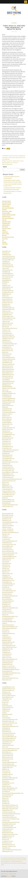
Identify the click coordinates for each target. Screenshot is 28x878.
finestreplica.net (6, 391)
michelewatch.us (6, 527)
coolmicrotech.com (7, 467)
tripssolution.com (7, 333)
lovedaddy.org (6, 791)
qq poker (17, 863)
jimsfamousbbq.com (7, 513)
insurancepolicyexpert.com (9, 553)
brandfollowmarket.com (9, 824)
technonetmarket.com (8, 402)
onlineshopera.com (7, 287)
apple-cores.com (7, 657)
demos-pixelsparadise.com (9, 541)
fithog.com (5, 614)
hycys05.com (5, 760)
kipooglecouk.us (6, 640)
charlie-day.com (6, 786)
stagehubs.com (6, 251)
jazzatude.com (6, 566)
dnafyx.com (5, 295)
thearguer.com (6, 776)
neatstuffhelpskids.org (8, 583)
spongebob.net (6, 729)
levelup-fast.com (6, 354)
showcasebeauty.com (8, 551)
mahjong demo (6, 216)
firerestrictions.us (7, 599)
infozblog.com (6, 604)
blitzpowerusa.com (7, 757)
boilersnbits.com (6, 752)
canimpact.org (6, 652)
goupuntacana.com (7, 264)
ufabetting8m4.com (7, 367)
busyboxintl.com (6, 731)
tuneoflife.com (6, 848)
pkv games (5, 226)
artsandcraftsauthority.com (10, 504)
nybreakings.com (7, 460)
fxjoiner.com (5, 484)
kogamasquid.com (7, 671)
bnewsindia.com (6, 439)
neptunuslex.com (7, 523)
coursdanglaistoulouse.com (9, 522)
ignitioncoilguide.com (8, 499)
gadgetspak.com (6, 347)
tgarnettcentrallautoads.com (10, 532)
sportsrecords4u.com (8, 364)
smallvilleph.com (6, 577)
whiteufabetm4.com (7, 383)
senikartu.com (6, 709)
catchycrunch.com (7, 270)
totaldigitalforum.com (8, 475)
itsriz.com (5, 716)
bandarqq (5, 232)
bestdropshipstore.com (8, 318)
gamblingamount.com (8, 836)
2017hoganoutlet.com (8, 690)
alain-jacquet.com (7, 724)
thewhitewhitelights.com (9, 621)
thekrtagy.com (6, 463)
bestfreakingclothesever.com (10, 806)
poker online (5, 233)
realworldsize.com (7, 741)
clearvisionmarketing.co (9, 412)
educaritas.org (6, 278)
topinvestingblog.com (8, 558)
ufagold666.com (6, 436)
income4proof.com (7, 276)
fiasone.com (5, 781)
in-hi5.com (5, 704)
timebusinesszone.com (8, 844)
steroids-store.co (7, 611)
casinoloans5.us (6, 637)
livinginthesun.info (7, 714)
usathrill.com (5, 453)
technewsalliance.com (8, 400)
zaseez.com (5, 268)
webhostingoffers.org (8, 309)
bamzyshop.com (6, 443)
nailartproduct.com (7, 323)
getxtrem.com (6, 770)
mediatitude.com (7, 542)
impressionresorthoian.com (10, 805)
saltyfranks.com (6, 563)
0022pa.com (5, 568)
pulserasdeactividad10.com (9, 659)
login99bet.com (6, 254)
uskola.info (5, 407)
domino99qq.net (6, 693)
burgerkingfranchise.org (9, 738)
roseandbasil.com (7, 619)
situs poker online (7, 211)
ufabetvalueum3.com (8, 371)
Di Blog (9, 876)
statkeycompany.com (8, 554)
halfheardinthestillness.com (9, 626)
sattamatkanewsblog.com (9, 817)
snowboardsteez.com (8, 764)
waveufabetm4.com (7, 378)
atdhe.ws (4, 623)
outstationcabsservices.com (10, 461)
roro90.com (5, 700)
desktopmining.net (7, 662)
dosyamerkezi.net (7, 547)
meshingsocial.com (7, 774)
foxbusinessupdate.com (8, 789)
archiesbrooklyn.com (8, 601)
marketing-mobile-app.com (10, 777)
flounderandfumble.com (8, 393)
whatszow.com (6, 311)
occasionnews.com (7, 841)
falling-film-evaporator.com (10, 808)
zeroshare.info (6, 570)
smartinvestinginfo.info (8, 398)
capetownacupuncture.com (9, 719)
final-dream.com (6, 417)
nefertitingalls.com (7, 273)
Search (5, 166)
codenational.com (7, 489)
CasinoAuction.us (7, 638)
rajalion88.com (6, 263)
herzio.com (5, 702)
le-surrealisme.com (7, 549)
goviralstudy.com (7, 654)
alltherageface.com (7, 487)
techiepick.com (6, 441)
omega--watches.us (7, 529)
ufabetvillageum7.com (8, 374)
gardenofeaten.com (7, 758)
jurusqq (4, 209)
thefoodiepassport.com (8, 645)
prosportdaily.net (7, 422)
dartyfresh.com (6, 288)
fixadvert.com (6, 534)
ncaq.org (4, 283)
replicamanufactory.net (8, 359)
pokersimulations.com (8, 357)
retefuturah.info (6, 396)
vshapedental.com (7, 455)
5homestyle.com (6, 679)
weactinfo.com (6, 772)
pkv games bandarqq (8, 208)
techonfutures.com (7, 446)
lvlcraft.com (5, 326)
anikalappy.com (6, 384)
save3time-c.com (7, 537)
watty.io (4, 712)
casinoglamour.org (7, 674)
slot (8, 148)
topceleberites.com (7, 366)
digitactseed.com (7, 324)
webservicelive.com (7, 506)
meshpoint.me (6, 728)
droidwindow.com (7, 432)
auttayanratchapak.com (8, 733)
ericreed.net (5, 630)
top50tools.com (6, 559)
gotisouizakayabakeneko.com (10, 726)
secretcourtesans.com (8, 256)
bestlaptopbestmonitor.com (10, 616)
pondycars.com (6, 444)
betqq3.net (5, 635)
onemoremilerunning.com (9, 762)
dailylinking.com (6, 294)
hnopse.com (5, 839)
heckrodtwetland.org (8, 625)
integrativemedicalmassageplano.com (12, 793)
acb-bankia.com (6, 796)
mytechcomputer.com (8, 501)
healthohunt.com (6, 395)
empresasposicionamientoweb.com (12, 479)
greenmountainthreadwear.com (11, 813)
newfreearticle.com (7, 755)
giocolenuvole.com (7, 297)
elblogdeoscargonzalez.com (10, 607)
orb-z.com (5, 746)
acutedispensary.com (8, 815)
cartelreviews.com (7, 319)
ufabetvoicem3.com (7, 376)
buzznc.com (5, 482)
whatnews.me (6, 415)
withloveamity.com (7, 300)
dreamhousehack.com (8, 468)
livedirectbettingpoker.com (9, 788)
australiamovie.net (7, 517)
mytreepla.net (6, 355)
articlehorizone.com (7, 338)
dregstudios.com (7, 582)
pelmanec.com (6, 692)
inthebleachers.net (7, 664)
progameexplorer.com (8, 491)
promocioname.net (7, 592)
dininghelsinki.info (7, 386)
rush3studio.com (6, 699)
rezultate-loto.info (7, 360)
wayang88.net (6, 379)
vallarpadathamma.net (8, 740)
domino (4, 242)
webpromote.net (6, 609)
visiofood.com (6, 431)
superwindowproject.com (9, 647)
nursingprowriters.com (8, 812)
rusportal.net (6, 711)
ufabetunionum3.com (8, 369)
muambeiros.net (6, 602)
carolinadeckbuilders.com (9, 556)
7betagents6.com (7, 342)
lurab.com (5, 497)
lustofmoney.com (7, 842)
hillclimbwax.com (6, 837)
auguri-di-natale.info (8, 525)
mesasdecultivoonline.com (9, 750)
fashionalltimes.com (7, 473)
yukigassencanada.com (8, 336)
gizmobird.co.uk (6, 518)
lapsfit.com (5, 352)
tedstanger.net (6, 403)
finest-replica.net (7, 419)
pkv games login (6, 202)
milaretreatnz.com (7, 573)
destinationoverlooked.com (9, 834)
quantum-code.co (7, 414)
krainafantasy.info (7, 705)
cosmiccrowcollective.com (9, 723)
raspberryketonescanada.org (10, 449)
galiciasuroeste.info (7, 578)
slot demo (5, 238)
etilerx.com (5, 390)
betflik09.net (5, 282)
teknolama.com (6, 743)
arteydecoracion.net (8, 613)
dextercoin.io (5, 676)
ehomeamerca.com (7, 312)
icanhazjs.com (6, 650)
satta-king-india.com (8, 335)
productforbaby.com (8, 745)
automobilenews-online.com (10, 472)
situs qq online (6, 213)
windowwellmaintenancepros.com (11, 849)
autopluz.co (5, 535)
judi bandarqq (6, 225)
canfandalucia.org (7, 456)
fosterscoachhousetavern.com (10, 748)
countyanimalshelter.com (9, 827)
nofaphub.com (6, 271)
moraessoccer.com (7, 585)
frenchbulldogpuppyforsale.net (10, 669)
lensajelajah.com (6, 280)
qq (3, 240)
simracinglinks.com (7, 546)
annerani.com (6, 565)
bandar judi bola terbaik (8, 214)
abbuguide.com (6, 306)
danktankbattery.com (8, 782)
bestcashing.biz (6, 597)
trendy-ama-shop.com (8, 427)
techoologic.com (6, 448)
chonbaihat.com (6, 606)
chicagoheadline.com (8, 259)
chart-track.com (6, 589)
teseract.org (5, 426)
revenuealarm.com (7, 496)
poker (2, 858)
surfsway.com (6, 321)
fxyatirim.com (6, 304)
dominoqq (3, 859)
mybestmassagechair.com (9, 628)
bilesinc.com (5, 571)
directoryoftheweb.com (8, 695)
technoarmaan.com (7, 477)
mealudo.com (6, 784)
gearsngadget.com (7, 348)
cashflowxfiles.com (7, 767)
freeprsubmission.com (8, 434)
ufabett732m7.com (7, 429)
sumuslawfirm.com (7, 810)
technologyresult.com (8, 307)
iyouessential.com (7, 299)
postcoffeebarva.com (8, 734)
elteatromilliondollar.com (9, 736)
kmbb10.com (5, 769)
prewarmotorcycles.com (9, 544)
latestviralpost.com (7, 753)
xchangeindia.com (7, 465)
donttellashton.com (7, 697)
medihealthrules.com (8, 451)
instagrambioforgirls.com (9, 765)
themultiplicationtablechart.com (11, 673)
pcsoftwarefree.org (7, 292)
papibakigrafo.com (7, 649)
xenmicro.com (6, 285)
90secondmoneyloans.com (9, 328)
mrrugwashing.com (7, 794)
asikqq (4, 230)
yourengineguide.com (8, 458)
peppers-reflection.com (9, 846)
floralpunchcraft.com (8, 779)
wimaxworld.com (7, 594)
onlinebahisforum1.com (8, 258)
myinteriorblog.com (7, 438)
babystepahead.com (7, 832)
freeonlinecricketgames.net (10, 595)
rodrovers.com (6, 331)
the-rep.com (5, 561)
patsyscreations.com (8, 275)
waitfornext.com (6, 410)
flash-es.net (5, 798)
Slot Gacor (14, 22)
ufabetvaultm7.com (7, 372)
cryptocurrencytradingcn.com (10, 818)
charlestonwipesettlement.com (11, 822)
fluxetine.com (6, 631)
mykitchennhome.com (8, 642)
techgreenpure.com (7, 316)
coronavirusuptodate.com (9, 343)
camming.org (6, 261)
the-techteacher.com (8, 470)
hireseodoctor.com (7, 350)
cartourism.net (6, 655)
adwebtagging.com (7, 829)
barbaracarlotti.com (7, 661)
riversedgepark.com (7, 266)
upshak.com (5, 800)
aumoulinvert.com (7, 643)
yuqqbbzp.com (6, 340)
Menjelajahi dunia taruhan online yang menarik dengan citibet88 (13, 157)
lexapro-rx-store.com (8, 666)
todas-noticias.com (7, 707)
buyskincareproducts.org (9, 667)
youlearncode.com (7, 302)
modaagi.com (6, 575)
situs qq (4, 220)
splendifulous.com (7, 362)
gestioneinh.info (6, 420)
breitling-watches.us (7, 530)
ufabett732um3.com (7, 405)
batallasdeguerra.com (8, 580)
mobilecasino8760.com (8, 633)
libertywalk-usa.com (7, 515)
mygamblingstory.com (8, 687)
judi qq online (6, 206)
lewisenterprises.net (7, 290)
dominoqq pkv (6, 223)
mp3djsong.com (6, 520)
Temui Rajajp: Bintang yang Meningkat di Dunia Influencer (13, 162)
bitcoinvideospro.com (8, 721)
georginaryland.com (7, 618)
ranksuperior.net (6, 830)
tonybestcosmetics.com (8, 480)
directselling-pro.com (8, 494)
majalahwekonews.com (8, 688)
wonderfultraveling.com (9, 590)
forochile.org (5, 587)
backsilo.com (5, 801)
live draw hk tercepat (8, 237)
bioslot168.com (6, 503)
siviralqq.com (6, 803)
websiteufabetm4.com (8, 381)
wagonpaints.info (7, 408)
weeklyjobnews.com (7, 825)
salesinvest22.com (7, 424)
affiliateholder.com (7, 851)
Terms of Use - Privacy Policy (8, 873)
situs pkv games (6, 201)
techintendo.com (7, 314)
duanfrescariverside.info (9, 388)
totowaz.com (6, 820)
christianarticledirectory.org (10, 678)
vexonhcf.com (6, 539)
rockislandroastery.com (8, 492)
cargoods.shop (6, 717)
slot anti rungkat (11, 861)
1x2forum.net (5, 252)
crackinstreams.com (8, 345)
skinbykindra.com (7, 485)
